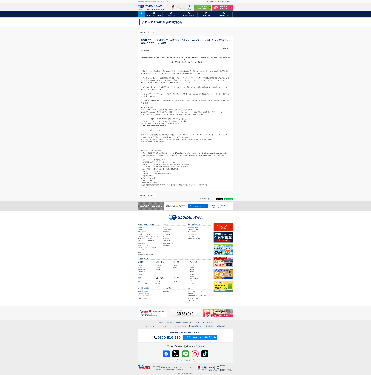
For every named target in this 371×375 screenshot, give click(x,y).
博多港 (191, 281)
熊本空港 (192, 267)
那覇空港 (192, 276)
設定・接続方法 (142, 232)
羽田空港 (140, 267)
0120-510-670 (169, 337)
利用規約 (161, 322)
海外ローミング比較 (143, 245)
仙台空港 (157, 269)
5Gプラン (165, 236)
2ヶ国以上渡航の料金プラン (169, 229)
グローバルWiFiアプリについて (195, 291)
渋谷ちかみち (141, 281)
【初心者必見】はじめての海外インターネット (149, 236)
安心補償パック (166, 238)
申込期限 (140, 229)
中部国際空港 (141, 272)
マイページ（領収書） (189, 9)
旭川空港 (157, 267)
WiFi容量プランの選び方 (144, 234)
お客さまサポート (216, 207)
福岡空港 (140, 274)
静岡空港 (175, 267)
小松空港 (157, 283)
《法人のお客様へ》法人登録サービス (197, 295)
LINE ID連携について (143, 250)
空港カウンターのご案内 (218, 205)
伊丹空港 (175, 265)
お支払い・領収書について (144, 298)
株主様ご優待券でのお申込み (222, 1)
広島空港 (175, 281)
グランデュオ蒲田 (142, 283)
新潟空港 (157, 281)
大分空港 (192, 269)
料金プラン (165, 227)
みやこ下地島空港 (194, 278)
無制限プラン (166, 232)
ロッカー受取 (191, 236)
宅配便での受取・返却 (193, 229)
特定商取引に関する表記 (182, 322)
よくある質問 (166, 291)
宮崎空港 (192, 272)
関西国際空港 (141, 269)
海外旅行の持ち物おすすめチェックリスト (148, 254)
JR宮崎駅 (192, 283)
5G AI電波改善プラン (168, 234)
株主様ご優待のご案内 (193, 298)
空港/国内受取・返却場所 (194, 238)
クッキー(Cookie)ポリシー (181, 326)
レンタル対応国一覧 (168, 243)
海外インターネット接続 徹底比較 (146, 241)
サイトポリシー (166, 326)
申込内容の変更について (144, 293)
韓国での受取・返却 (192, 234)
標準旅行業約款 (221, 326)
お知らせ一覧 (191, 300)
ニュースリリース (197, 322)
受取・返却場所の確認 (143, 295)
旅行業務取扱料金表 (196, 326)
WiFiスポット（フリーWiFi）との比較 (147, 247)
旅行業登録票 (209, 326)
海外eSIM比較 (141, 243)
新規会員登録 (209, 1)
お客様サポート (142, 252)
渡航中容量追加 (166, 245)
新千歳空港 (158, 265)
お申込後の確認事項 (143, 291)
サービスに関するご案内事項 (145, 238)
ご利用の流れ (141, 227)
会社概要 (169, 322)
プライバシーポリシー (152, 326)
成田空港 (140, 265)
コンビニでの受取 (192, 232)
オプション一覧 (166, 241)
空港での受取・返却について (195, 227)
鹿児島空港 (192, 274)
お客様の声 (190, 293)
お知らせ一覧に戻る (147, 32)
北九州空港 (192, 265)
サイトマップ (208, 322)
